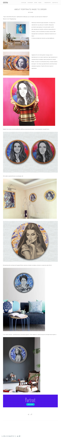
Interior (30, 2)
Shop (35, 2)
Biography (48, 2)
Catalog (23, 2)
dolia (5, 2)
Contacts (55, 2)
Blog (40, 2)
